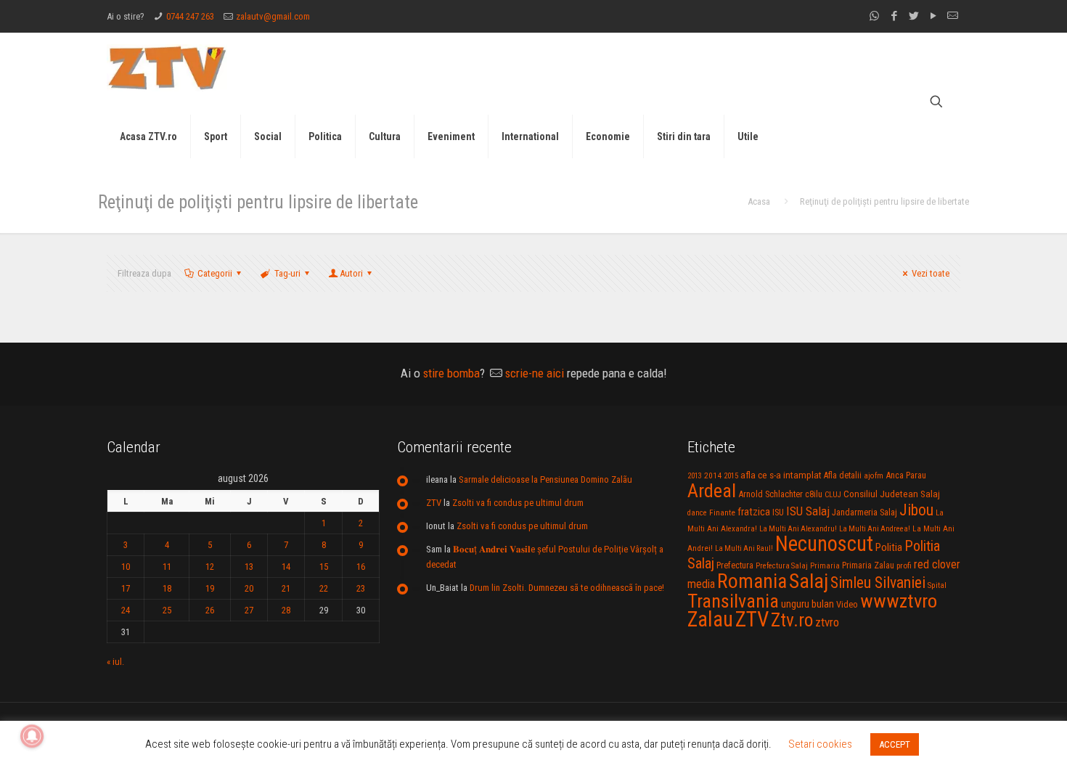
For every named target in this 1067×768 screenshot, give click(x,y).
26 (209, 610)
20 (249, 588)
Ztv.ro (792, 620)
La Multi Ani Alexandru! (798, 529)
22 (323, 588)
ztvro (827, 622)
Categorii (214, 273)
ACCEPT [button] (894, 744)
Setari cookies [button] (820, 744)
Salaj (808, 581)
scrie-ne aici (534, 373)
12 (209, 566)
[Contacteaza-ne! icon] (952, 16)
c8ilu (813, 494)
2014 (712, 475)
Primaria (825, 566)
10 (125, 566)
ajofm (873, 476)
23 (360, 588)
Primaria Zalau (868, 565)
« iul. (115, 661)
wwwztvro (898, 600)
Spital (937, 585)
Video (847, 604)
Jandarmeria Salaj (864, 512)
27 (249, 610)
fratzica (753, 511)
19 (209, 588)
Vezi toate (930, 273)
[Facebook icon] (894, 16)
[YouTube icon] (933, 16)
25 (167, 610)
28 (286, 610)
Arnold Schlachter (770, 494)
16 (360, 566)
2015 (731, 476)
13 (249, 566)
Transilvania (733, 601)
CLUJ (833, 494)
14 (286, 566)
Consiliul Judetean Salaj (891, 493)
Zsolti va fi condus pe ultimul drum (518, 502)
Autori (351, 273)
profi (904, 565)
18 (167, 588)
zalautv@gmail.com (273, 16)
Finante (722, 512)
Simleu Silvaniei (877, 582)
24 (125, 610)
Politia (888, 547)
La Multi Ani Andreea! (874, 529)
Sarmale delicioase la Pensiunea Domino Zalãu (545, 479)
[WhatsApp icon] (874, 16)
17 (125, 588)
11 (167, 566)
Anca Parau (906, 475)
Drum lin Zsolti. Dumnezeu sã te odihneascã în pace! (567, 587)
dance (697, 513)
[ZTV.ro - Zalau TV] (167, 67)
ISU (778, 512)
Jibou (916, 510)
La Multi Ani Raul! (744, 548)
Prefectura (734, 565)
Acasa (759, 201)
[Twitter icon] (913, 16)
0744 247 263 (190, 16)
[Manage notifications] (32, 736)
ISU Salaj (808, 511)
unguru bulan (807, 603)
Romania (752, 581)
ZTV (433, 502)
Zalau (710, 619)
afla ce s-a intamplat (781, 475)
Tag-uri (287, 273)
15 (323, 566)
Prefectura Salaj (782, 566)
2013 (694, 476)
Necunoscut (824, 543)
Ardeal (711, 491)
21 (286, 588)
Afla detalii (843, 475)
